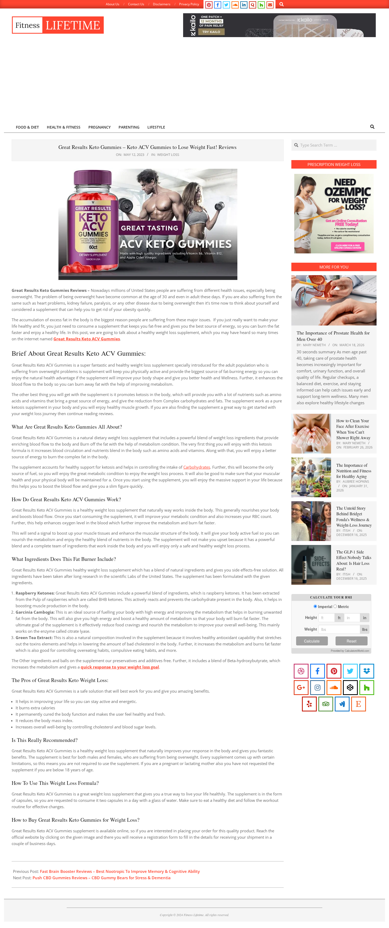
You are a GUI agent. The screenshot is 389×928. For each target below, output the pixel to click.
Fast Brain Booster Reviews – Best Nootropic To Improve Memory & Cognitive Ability (120, 871)
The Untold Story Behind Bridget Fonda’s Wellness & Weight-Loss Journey (354, 516)
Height (311, 617)
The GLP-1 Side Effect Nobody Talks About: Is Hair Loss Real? (353, 560)
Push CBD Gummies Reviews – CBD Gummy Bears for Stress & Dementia (102, 877)
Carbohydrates (196, 467)
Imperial (325, 606)
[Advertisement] (194, 81)
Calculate (312, 641)
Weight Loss (168, 154)
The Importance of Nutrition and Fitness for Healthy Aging (353, 470)
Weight (310, 629)
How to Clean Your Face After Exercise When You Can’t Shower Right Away (353, 429)
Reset (351, 641)
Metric (343, 606)
